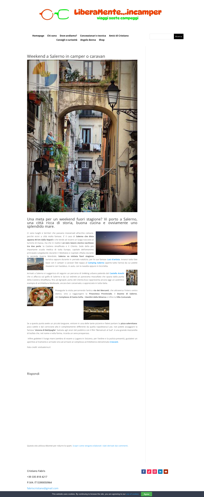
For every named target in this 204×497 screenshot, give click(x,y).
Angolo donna (88, 40)
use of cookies (132, 494)
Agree (146, 494)
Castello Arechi (117, 273)
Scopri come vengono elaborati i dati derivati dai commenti (100, 445)
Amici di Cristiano (119, 36)
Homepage (38, 36)
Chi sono (52, 36)
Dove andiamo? (68, 36)
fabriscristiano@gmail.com (42, 488)
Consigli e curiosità (66, 40)
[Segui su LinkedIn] (160, 471)
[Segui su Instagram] (155, 471)
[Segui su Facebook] (143, 471)
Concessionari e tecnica (93, 36)
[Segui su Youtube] (166, 471)
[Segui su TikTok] (149, 471)
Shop (101, 40)
